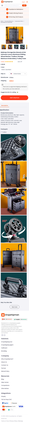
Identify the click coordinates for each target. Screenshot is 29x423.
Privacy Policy (13, 421)
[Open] (25, 74)
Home (2, 21)
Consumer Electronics (9, 21)
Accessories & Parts (19, 21)
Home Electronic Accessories (6, 22)
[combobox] (16, 74)
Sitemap (20, 421)
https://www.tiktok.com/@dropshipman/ (2, 335)
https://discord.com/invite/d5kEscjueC (5, 335)
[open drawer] (27, 1)
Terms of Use (5, 421)
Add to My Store (14, 98)
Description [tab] (4, 105)
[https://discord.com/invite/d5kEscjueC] (4, 335)
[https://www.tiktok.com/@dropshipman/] (2, 335)
